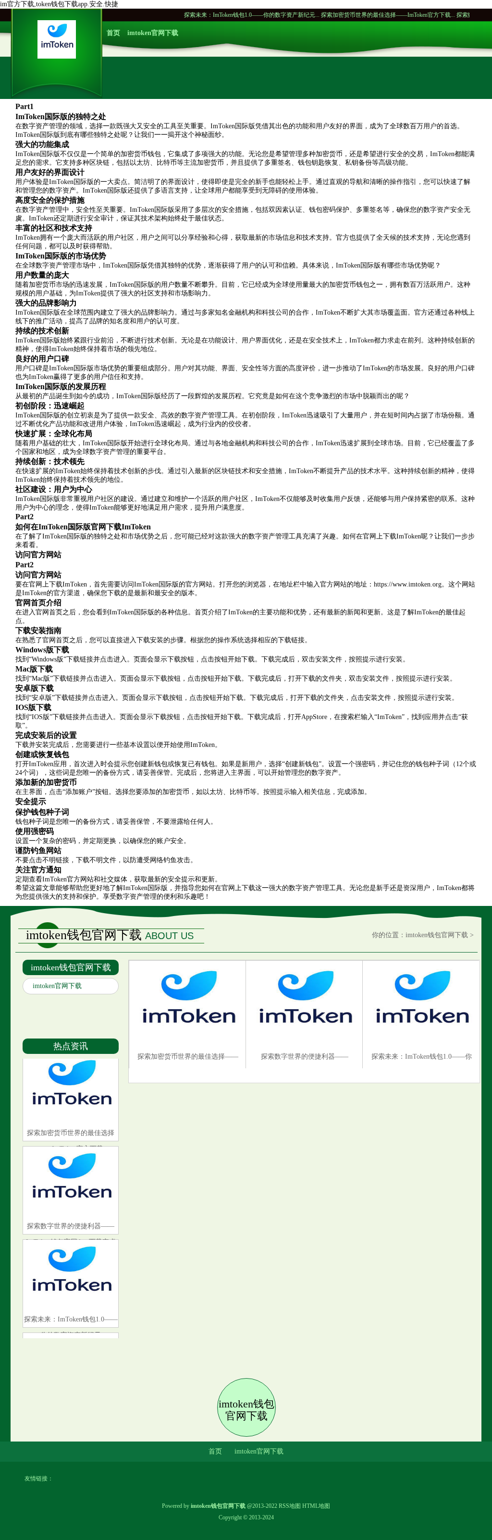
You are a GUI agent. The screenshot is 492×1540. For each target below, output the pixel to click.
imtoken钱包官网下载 (437, 935)
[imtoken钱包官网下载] (56, 56)
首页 (113, 33)
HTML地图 (316, 1506)
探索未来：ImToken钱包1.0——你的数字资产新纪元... (215, 15)
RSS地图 (290, 1506)
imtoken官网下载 (152, 33)
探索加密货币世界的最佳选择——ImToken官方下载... (351, 15)
